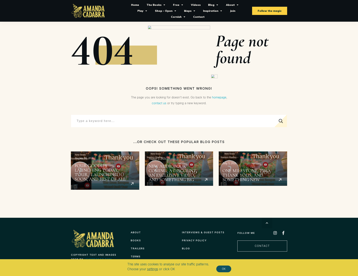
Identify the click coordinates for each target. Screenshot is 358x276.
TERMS (136, 256)
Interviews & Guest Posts (203, 232)
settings (152, 269)
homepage (219, 97)
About (136, 232)
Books (136, 240)
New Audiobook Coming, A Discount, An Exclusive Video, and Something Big (179, 170)
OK (224, 268)
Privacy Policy (194, 240)
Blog (186, 248)
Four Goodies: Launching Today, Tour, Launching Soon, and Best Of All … (105, 170)
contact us (159, 103)
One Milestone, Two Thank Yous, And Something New (253, 170)
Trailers (138, 248)
